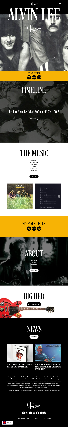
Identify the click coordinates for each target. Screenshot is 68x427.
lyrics (34, 166)
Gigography (34, 162)
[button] (9, 196)
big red (34, 263)
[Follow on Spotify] (29, 77)
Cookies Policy (46, 419)
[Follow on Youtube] (34, 413)
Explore (33, 119)
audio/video (34, 164)
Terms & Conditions (23, 419)
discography (34, 160)
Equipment (34, 171)
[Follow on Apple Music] (34, 77)
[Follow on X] (30, 413)
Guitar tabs (34, 169)
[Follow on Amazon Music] (39, 77)
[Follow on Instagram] (27, 413)
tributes (34, 265)
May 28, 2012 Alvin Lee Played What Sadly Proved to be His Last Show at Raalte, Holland (48, 367)
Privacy (35, 419)
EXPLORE (34, 270)
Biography (34, 260)
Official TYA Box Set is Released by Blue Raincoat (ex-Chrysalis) (19, 366)
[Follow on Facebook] (23, 413)
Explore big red (34, 304)
